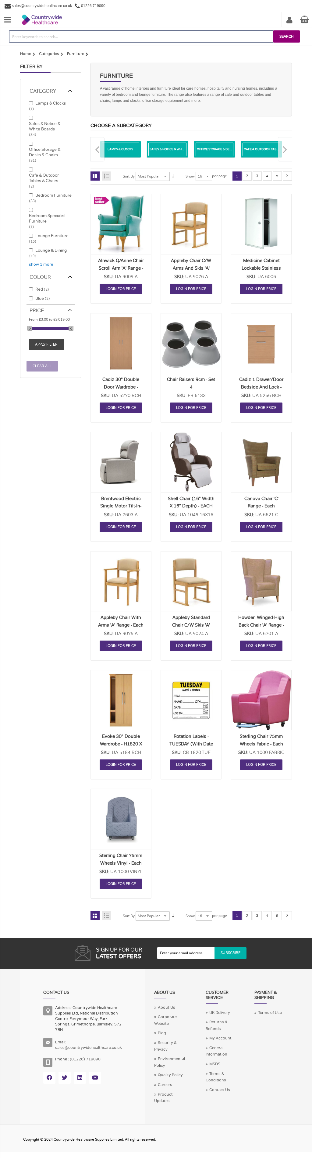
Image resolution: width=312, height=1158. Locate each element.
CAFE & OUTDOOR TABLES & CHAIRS (270, 149)
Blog (162, 1033)
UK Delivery (219, 1012)
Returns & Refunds (217, 1025)
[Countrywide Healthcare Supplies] (41, 14)
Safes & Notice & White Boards (44, 126)
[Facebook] (49, 1078)
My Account (289, 20)
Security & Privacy (165, 1046)
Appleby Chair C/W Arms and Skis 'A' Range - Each (191, 268)
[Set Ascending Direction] (173, 176)
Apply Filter (46, 344)
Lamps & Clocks (50, 103)
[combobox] (141, 36)
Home (25, 53)
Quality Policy (170, 1075)
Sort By (129, 176)
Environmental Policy (169, 1062)
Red (39, 289)
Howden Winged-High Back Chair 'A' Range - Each (261, 625)
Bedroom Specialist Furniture (47, 218)
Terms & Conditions (216, 1077)
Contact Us (219, 1089)
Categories (49, 53)
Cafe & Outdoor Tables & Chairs (44, 177)
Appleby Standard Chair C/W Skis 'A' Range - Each (191, 625)
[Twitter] (64, 1078)
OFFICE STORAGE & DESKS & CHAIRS (223, 149)
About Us (166, 1007)
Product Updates (163, 1098)
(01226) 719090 (85, 1059)
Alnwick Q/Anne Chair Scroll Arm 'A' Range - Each (121, 268)
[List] (106, 176)
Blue (39, 298)
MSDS (214, 1064)
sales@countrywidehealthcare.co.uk (88, 1047)
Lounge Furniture (52, 235)
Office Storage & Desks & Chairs (44, 152)
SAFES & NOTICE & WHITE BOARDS (174, 149)
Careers (165, 1084)
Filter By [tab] (31, 67)
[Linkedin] (80, 1078)
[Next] (287, 176)
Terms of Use (270, 1012)
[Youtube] (95, 1078)
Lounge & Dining (51, 250)
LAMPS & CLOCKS (120, 149)
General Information (216, 1051)
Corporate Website (165, 1020)
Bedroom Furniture (53, 195)
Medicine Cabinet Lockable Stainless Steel (261, 268)
